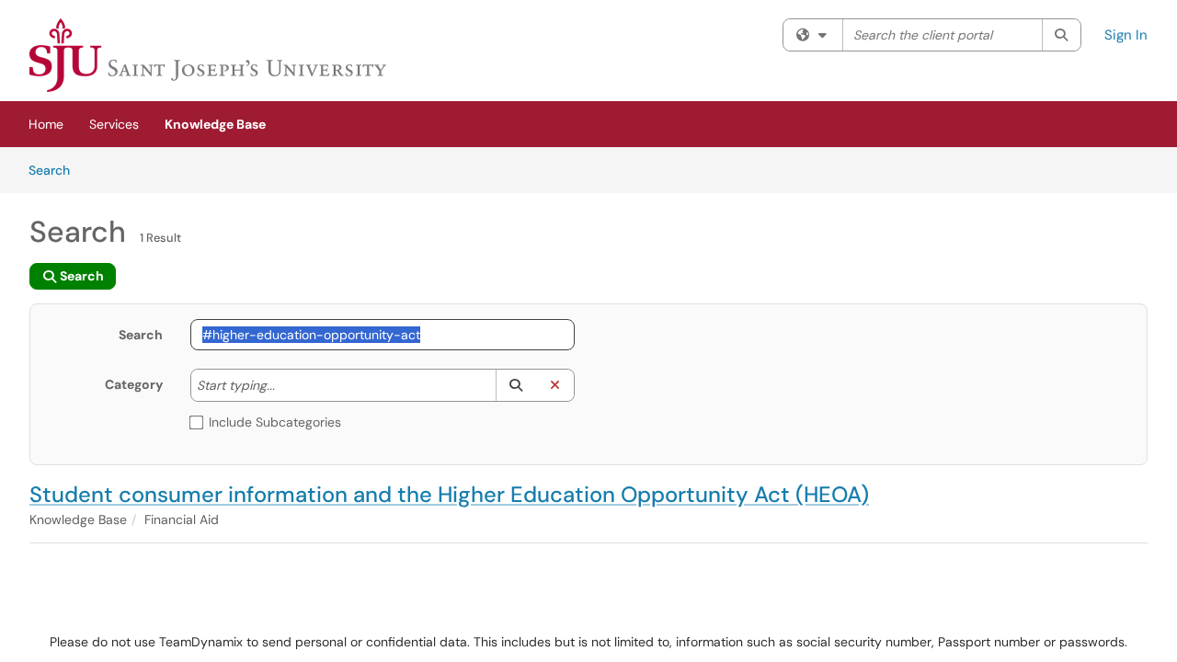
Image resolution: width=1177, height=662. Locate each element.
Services (114, 124)
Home (46, 124)
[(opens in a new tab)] (207, 55)
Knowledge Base (215, 124)
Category (134, 384)
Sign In (1126, 35)
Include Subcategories (275, 422)
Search (56, 169)
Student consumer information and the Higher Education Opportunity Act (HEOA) (449, 494)
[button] (515, 385)
